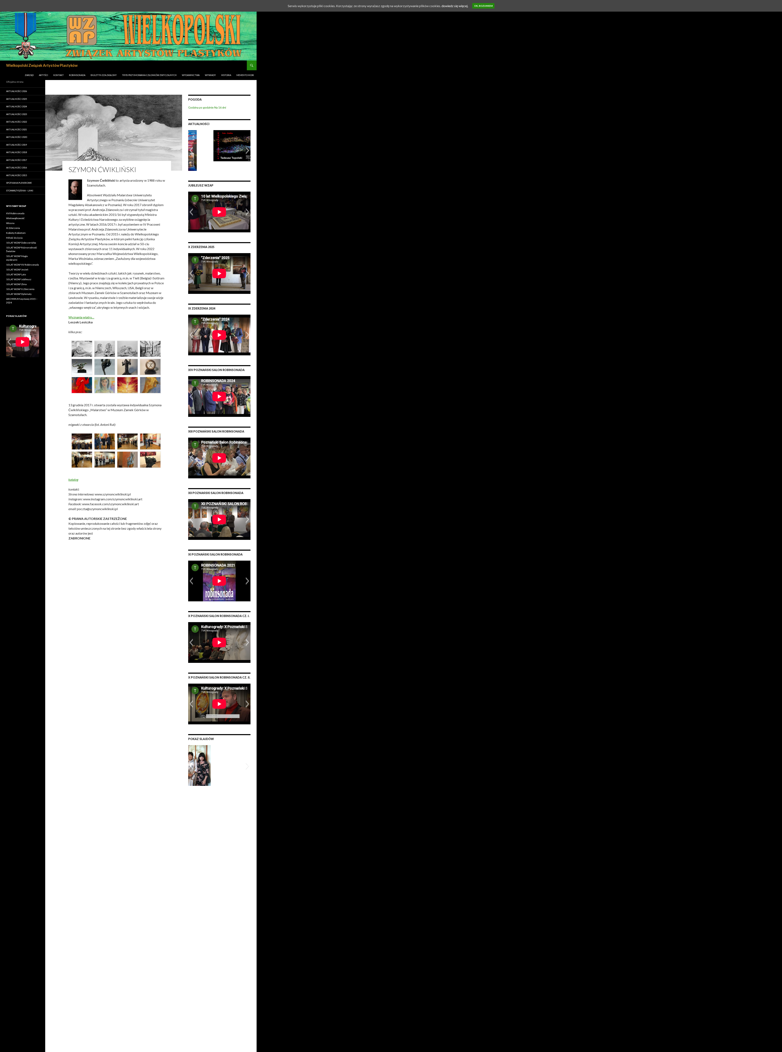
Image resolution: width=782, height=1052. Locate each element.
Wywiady (210, 75)
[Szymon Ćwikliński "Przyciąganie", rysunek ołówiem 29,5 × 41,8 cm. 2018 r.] (104, 348)
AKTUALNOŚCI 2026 (16, 91)
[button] (191, 150)
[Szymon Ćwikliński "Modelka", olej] (104, 385)
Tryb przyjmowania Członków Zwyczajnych (149, 75)
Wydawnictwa (191, 75)
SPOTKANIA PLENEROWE (19, 182)
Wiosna (10, 223)
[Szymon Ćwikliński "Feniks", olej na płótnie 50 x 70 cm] (127, 385)
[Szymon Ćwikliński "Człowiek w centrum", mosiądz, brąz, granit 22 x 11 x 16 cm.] (150, 367)
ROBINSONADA (77, 75)
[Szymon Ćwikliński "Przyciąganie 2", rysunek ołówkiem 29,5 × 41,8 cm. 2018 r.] (127, 348)
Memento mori (245, 75)
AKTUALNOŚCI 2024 (16, 106)
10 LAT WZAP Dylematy (19, 293)
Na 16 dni (220, 107)
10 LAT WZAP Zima (16, 284)
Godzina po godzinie (201, 107)
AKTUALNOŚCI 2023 (16, 114)
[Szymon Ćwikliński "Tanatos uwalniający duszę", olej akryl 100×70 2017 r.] (82, 385)
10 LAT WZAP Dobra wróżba (21, 242)
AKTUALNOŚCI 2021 (16, 129)
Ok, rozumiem (483, 5)
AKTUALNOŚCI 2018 (16, 152)
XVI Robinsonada (15, 213)
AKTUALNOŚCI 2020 (16, 137)
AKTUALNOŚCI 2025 (16, 99)
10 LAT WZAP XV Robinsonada (22, 264)
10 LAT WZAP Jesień (17, 269)
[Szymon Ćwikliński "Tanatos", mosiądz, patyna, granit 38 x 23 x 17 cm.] (127, 367)
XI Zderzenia (13, 228)
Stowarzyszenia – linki (19, 190)
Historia (226, 75)
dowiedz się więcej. (455, 6)
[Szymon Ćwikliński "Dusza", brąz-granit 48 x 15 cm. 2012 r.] (104, 367)
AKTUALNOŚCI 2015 (16, 175)
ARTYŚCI (43, 75)
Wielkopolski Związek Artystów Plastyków (42, 65)
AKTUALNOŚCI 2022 (16, 121)
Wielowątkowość (15, 218)
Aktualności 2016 (16, 167)
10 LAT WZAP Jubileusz (18, 279)
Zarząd (29, 75)
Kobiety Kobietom (16, 232)
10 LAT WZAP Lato (16, 274)
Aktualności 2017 (16, 160)
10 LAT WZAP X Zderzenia (20, 289)
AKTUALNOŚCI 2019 (16, 144)
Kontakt (58, 75)
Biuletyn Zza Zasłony (104, 75)
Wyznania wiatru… (81, 317)
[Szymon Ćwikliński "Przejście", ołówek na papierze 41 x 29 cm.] (82, 348)
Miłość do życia (14, 237)
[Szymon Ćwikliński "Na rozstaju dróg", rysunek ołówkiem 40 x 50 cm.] (150, 348)
